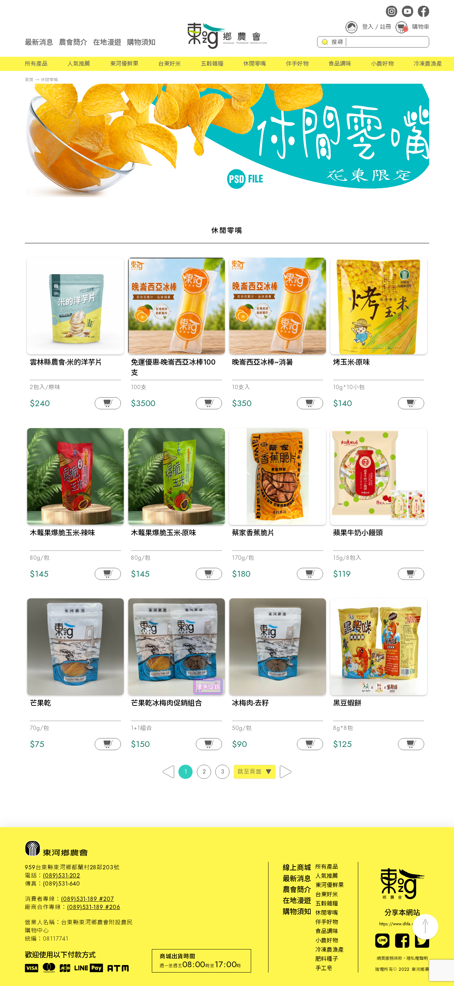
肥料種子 (326, 959)
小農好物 (382, 64)
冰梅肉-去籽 (250, 703)
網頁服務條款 (389, 958)
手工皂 (323, 968)
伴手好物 (297, 64)
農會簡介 (73, 42)
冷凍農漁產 (428, 64)
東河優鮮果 (124, 64)
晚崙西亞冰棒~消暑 (262, 362)
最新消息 (39, 42)
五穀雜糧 (212, 64)
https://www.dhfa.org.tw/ (402, 924)
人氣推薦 (78, 64)
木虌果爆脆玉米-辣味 (62, 533)
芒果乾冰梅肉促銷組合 (166, 703)
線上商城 (297, 868)
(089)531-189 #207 (87, 899)
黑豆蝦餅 (347, 703)
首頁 (29, 80)
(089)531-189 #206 (93, 907)
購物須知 (141, 42)
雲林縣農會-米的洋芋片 (66, 362)
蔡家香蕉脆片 (253, 533)
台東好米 (169, 64)
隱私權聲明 (417, 958)
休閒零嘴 (254, 64)
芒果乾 (40, 703)
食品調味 (339, 64)
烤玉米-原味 (351, 362)
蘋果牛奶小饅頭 (358, 533)
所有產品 (36, 64)
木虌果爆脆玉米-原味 (163, 533)
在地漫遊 (107, 42)
